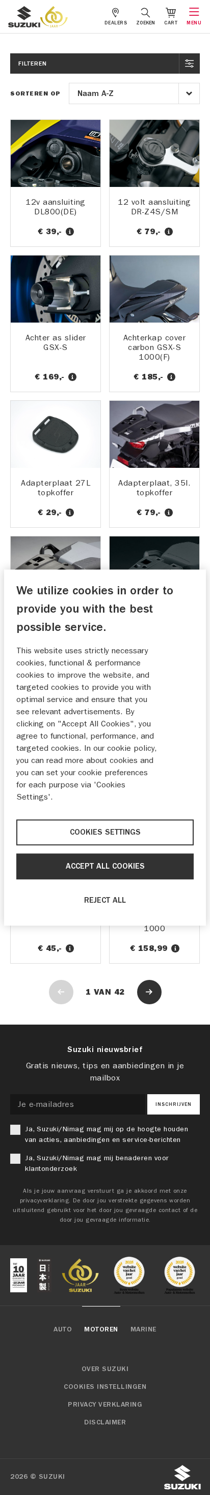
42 (119, 992)
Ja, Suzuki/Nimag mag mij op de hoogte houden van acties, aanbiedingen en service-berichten (106, 1134)
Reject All (105, 900)
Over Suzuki (105, 1369)
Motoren (101, 1329)
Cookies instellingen (105, 1387)
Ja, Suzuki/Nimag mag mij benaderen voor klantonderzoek (97, 1163)
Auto (63, 1329)
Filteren (32, 63)
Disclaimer (105, 1422)
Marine (143, 1329)
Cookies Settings (105, 832)
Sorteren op (35, 93)
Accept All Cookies (105, 866)
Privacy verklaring (105, 1405)
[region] (105, 747)
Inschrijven (173, 1104)
